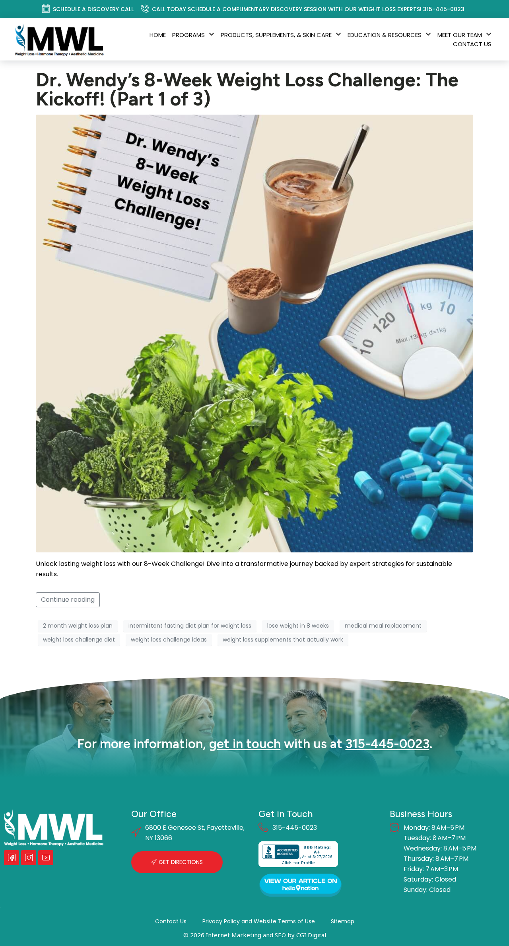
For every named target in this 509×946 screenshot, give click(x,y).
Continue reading (68, 599)
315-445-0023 (387, 743)
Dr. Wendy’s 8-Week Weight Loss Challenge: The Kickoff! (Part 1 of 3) (247, 89)
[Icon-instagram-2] (28, 857)
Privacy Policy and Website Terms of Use (258, 921)
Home (158, 35)
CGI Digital (311, 935)
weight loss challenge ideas (169, 640)
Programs (188, 35)
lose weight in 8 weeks (298, 626)
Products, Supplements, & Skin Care (276, 35)
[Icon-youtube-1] (45, 857)
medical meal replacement (383, 626)
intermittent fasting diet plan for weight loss (189, 626)
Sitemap (342, 921)
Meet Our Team (459, 35)
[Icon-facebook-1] (11, 857)
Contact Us (472, 44)
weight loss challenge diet (79, 640)
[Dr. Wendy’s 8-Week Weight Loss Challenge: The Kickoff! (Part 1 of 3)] (254, 332)
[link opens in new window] (298, 853)
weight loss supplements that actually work (283, 640)
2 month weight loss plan (78, 626)
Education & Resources (385, 35)
